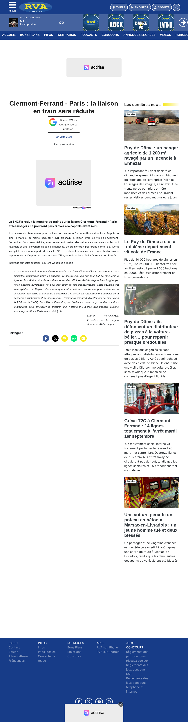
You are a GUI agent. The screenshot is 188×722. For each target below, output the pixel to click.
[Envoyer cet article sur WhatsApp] (73, 340)
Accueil (9, 34)
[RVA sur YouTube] (99, 701)
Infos (48, 34)
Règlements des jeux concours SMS (137, 669)
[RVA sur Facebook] (78, 701)
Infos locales (46, 652)
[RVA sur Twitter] (88, 701)
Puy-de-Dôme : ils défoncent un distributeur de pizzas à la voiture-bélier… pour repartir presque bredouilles (151, 332)
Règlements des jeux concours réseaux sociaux (137, 656)
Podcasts (88, 34)
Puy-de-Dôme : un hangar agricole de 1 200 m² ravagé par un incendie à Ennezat (151, 155)
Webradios (66, 34)
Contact (14, 647)
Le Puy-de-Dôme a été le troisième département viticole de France (149, 246)
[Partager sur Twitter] (54, 340)
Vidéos (165, 34)
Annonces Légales (139, 34)
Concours (110, 34)
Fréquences (17, 660)
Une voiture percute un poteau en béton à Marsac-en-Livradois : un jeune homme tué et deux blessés (150, 525)
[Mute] (61, 22)
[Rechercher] (176, 7)
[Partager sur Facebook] (45, 340)
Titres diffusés (18, 656)
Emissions (74, 652)
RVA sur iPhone (107, 647)
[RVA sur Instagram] (109, 701)
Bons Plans (30, 34)
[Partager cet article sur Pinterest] (63, 340)
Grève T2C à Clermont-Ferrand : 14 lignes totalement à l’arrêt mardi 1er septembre (150, 428)
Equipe (13, 652)
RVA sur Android (108, 652)
